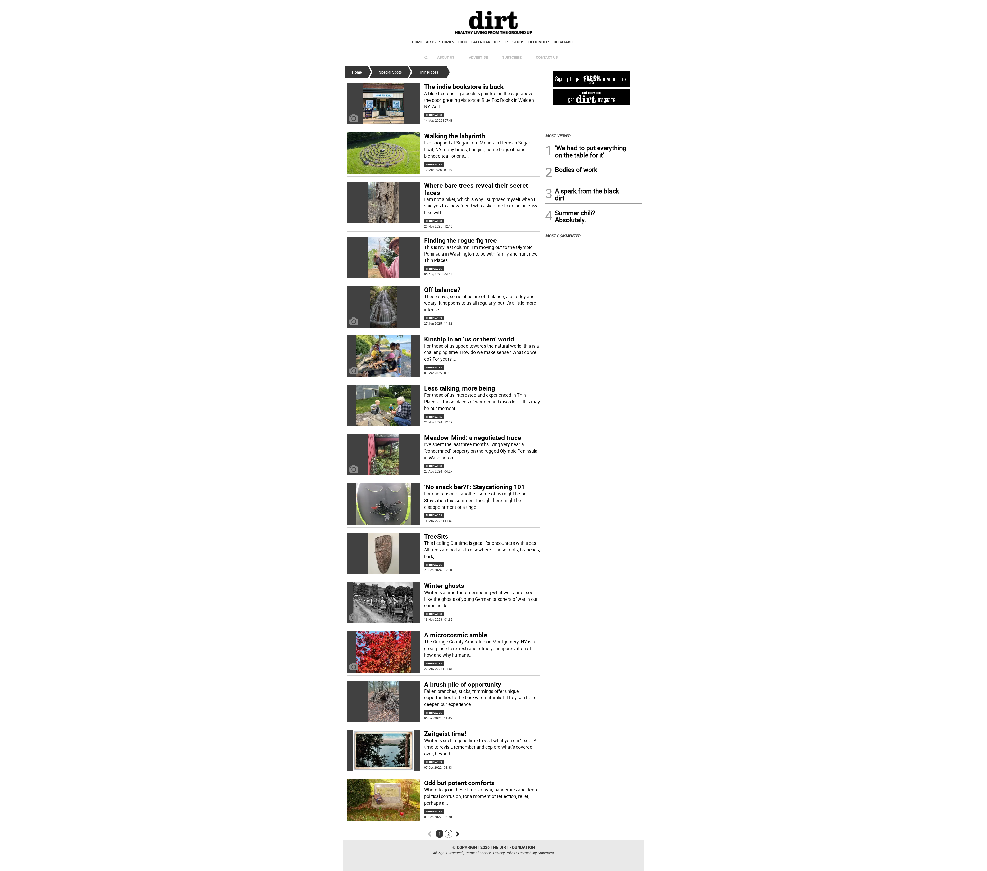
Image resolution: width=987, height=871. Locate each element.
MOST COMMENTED (562, 235)
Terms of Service (478, 852)
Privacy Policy (504, 852)
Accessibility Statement (535, 852)
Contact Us (547, 57)
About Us (445, 57)
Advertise (478, 57)
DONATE (630, 6)
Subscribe (512, 57)
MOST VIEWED (557, 135)
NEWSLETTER (601, 6)
